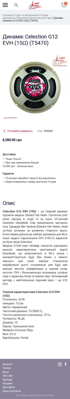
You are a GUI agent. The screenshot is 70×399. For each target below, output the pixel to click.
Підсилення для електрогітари (34, 18)
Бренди (7, 379)
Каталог (8, 364)
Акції (6, 372)
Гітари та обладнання (26, 15)
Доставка (9, 387)
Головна (7, 15)
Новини (7, 383)
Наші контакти (12, 391)
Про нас (8, 375)
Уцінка (7, 368)
